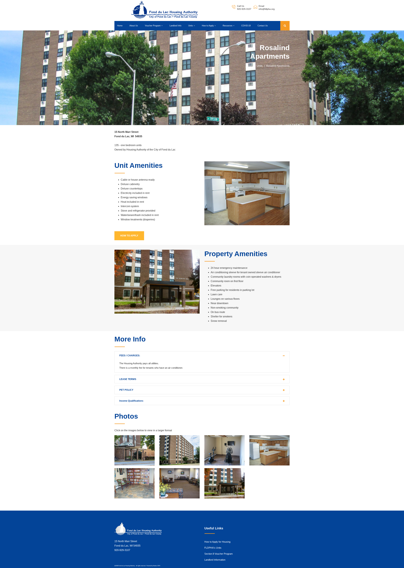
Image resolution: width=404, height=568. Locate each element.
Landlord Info (175, 25)
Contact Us (263, 25)
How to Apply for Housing (217, 541)
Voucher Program (153, 25)
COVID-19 (246, 25)
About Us (133, 25)
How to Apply (208, 25)
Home (119, 25)
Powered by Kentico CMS (153, 565)
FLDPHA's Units (212, 547)
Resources (228, 25)
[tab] (202, 355)
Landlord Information (214, 559)
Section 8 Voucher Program (218, 553)
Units (191, 25)
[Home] (164, 9)
